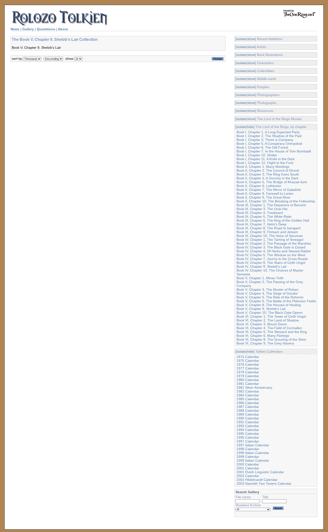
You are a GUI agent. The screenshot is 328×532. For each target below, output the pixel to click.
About (63, 29)
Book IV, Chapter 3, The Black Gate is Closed (271, 247)
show (251, 39)
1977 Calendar (248, 368)
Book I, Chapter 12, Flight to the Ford (265, 163)
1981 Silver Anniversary (254, 387)
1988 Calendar (248, 410)
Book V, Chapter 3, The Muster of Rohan (267, 289)
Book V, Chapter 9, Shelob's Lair (261, 309)
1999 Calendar (248, 457)
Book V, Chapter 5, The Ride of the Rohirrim (270, 297)
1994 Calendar (248, 430)
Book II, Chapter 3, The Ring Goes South (268, 174)
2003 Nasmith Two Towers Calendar (264, 483)
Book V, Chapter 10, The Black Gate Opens (270, 312)
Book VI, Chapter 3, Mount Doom (262, 324)
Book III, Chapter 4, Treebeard (260, 213)
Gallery (28, 29)
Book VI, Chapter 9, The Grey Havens (265, 343)
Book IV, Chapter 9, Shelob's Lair (262, 266)
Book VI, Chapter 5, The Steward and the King (272, 332)
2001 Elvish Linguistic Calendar (260, 472)
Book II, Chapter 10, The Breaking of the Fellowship (276, 201)
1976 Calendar (248, 364)
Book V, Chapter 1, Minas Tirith (260, 278)
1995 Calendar (248, 433)
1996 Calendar (248, 437)
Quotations (46, 29)
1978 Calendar (248, 372)
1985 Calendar (248, 399)
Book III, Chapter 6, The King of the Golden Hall (273, 220)
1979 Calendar (248, 376)
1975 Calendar (248, 361)
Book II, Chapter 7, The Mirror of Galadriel (269, 190)
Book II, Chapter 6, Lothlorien (259, 186)
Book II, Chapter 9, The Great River (264, 197)
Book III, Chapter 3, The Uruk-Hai (262, 209)
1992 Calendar (248, 426)
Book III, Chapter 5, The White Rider (264, 216)
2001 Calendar (248, 468)
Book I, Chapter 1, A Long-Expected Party (268, 132)
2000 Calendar (248, 464)
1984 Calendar (248, 395)
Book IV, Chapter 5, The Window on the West (271, 255)
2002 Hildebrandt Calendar (257, 480)
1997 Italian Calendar (253, 445)
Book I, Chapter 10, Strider (257, 155)
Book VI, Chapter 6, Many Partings (263, 336)
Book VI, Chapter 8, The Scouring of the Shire (271, 339)
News (15, 29)
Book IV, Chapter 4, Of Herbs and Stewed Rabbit (273, 251)
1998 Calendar (248, 449)
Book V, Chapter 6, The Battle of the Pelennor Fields (276, 301)
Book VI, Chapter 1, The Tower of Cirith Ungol (271, 316)
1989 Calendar (248, 414)
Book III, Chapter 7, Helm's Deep (261, 224)
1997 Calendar (248, 441)
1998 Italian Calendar (253, 453)
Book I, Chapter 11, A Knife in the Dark (266, 159)
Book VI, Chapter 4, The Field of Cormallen (269, 328)
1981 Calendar (248, 384)
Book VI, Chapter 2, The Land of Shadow (268, 320)
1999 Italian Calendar (253, 460)
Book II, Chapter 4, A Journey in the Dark (267, 178)
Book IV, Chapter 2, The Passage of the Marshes (274, 243)
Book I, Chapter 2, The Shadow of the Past (269, 136)
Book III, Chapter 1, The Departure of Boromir (271, 205)
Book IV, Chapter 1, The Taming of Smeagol (270, 240)
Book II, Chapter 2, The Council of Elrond (268, 170)
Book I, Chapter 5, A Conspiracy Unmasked (269, 143)
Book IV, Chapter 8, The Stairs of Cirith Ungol (271, 263)
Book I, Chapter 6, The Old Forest (262, 147)
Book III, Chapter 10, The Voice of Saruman (270, 236)
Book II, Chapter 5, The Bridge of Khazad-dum (272, 182)
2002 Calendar (248, 476)
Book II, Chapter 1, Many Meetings (263, 167)
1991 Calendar (248, 422)
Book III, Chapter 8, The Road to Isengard (268, 228)
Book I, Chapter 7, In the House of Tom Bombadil (274, 151)
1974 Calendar (248, 357)
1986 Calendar (248, 403)
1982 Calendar (248, 391)
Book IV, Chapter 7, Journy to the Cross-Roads (272, 259)
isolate (241, 39)
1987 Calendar (248, 407)
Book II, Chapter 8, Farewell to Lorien (265, 193)
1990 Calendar (248, 418)
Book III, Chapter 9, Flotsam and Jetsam (267, 232)
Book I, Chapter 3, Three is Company (265, 140)
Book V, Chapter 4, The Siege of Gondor (267, 293)
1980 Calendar (248, 380)
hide (250, 127)
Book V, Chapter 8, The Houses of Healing (269, 305)
